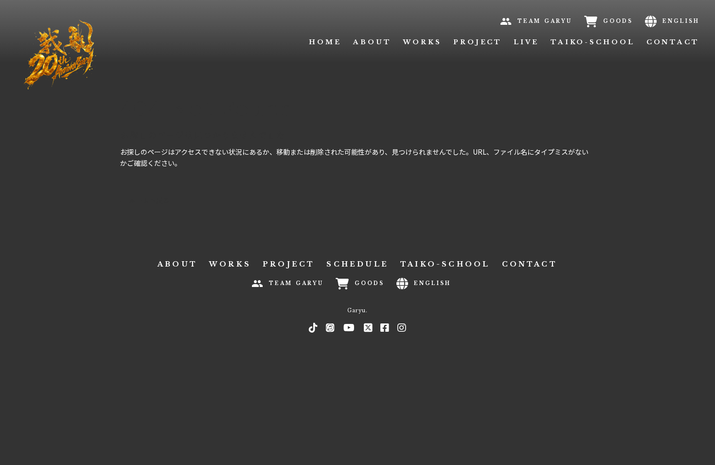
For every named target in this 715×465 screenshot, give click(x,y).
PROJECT (477, 42)
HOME (325, 42)
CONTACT (672, 42)
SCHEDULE (357, 264)
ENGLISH (680, 21)
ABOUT (372, 42)
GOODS (618, 21)
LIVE (526, 42)
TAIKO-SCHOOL (593, 42)
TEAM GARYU (545, 21)
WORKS (422, 42)
